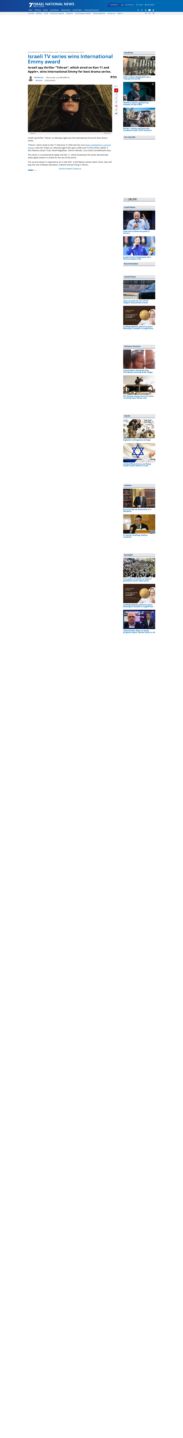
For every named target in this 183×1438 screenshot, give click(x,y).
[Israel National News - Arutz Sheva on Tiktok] (153, 10)
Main (30, 10)
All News (38, 10)
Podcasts (69, 13)
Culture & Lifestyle (57, 13)
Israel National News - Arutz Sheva (46, 6)
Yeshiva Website (99, 13)
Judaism (39, 13)
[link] (139, 78)
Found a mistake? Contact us (70, 169)
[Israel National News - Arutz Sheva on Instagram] (146, 10)
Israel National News (34, 52)
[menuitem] (31, 10)
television (39, 80)
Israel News (54, 10)
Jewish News (77, 10)
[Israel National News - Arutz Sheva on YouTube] (149, 10)
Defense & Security (91, 10)
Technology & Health (83, 13)
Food (46, 13)
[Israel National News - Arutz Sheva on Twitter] (138, 10)
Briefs (45, 10)
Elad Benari (38, 78)
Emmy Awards (50, 80)
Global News (66, 10)
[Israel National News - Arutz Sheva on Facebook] (142, 10)
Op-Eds (31, 13)
